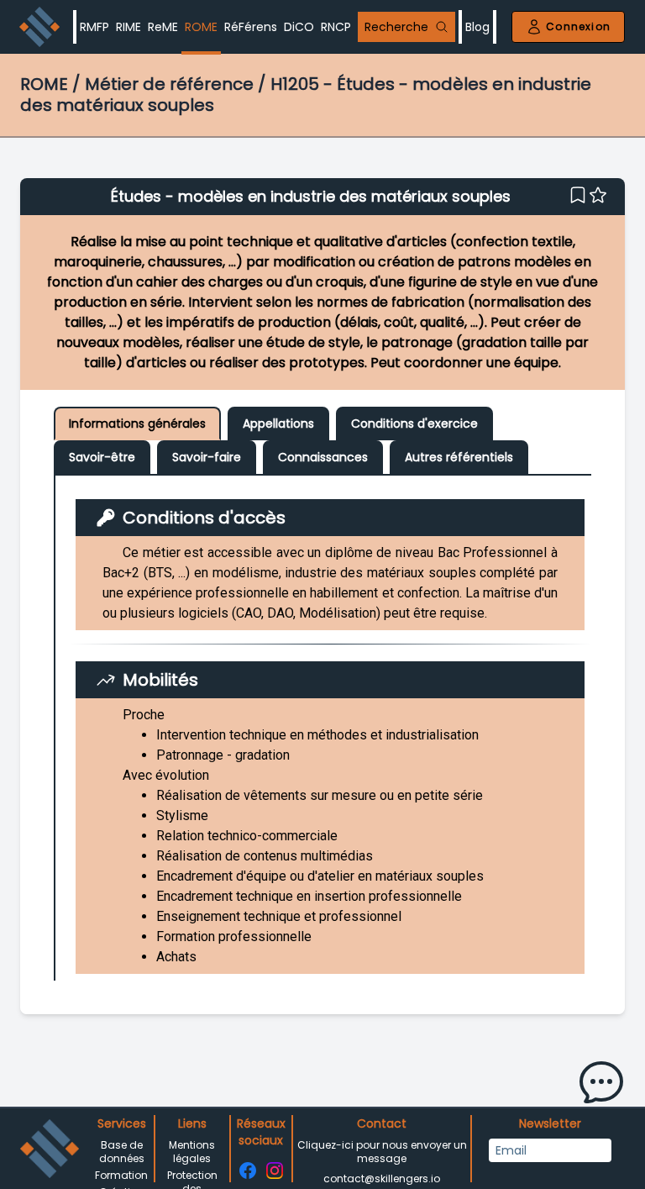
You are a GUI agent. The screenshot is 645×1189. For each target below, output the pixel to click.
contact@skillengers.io (381, 1178)
